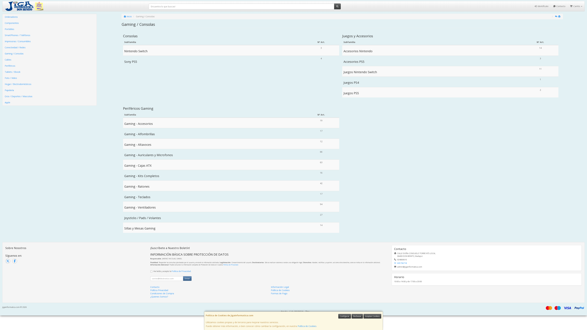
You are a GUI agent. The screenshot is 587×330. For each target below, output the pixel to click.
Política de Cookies (307, 326)
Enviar (187, 278)
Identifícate (542, 6)
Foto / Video (11, 78)
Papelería (9, 90)
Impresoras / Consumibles (18, 41)
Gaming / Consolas (14, 53)
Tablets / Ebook (12, 71)
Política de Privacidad (230, 265)
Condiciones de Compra (162, 293)
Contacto (560, 6)
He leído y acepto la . (172, 271)
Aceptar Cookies (372, 316)
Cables (8, 59)
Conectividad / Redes (15, 47)
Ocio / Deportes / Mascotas (18, 96)
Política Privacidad (159, 290)
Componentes (12, 23)
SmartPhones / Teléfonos (17, 35)
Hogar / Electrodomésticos (18, 84)
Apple (7, 102)
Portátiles (9, 29)
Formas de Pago (279, 293)
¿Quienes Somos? (159, 296)
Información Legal (280, 287)
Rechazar (357, 316)
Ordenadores (11, 16)
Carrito (577, 6)
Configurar (344, 316)
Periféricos (10, 65)
